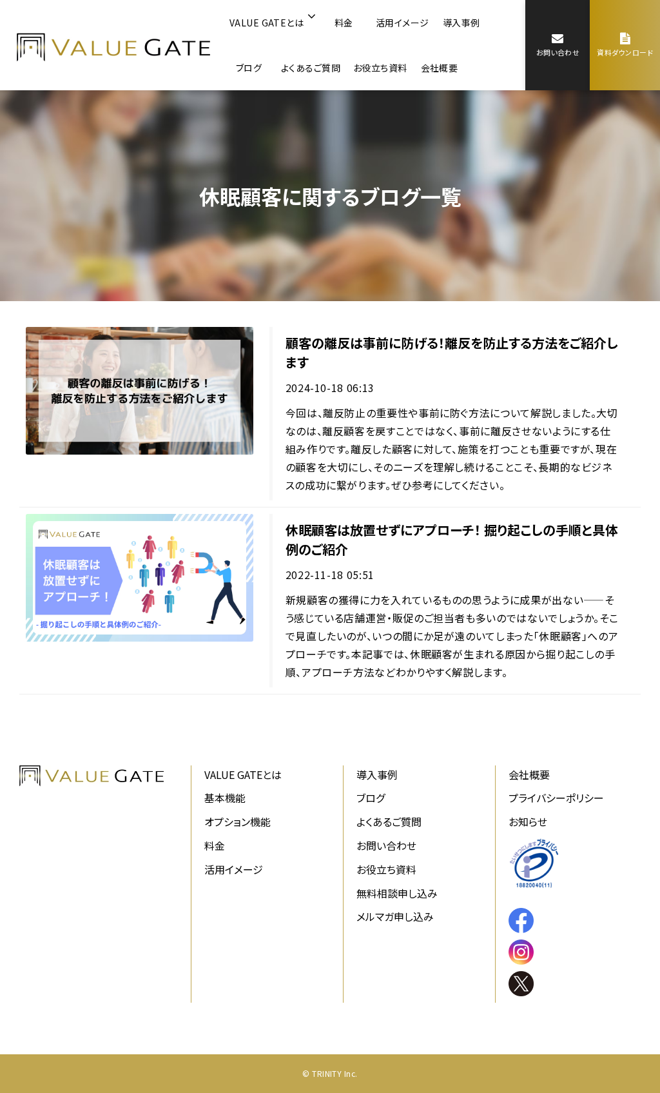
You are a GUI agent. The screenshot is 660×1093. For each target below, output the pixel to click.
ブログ (249, 67)
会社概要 (439, 67)
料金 (344, 22)
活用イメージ (402, 22)
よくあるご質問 (310, 67)
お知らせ (528, 821)
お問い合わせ (558, 52)
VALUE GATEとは (266, 22)
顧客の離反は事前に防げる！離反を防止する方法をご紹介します (452, 352)
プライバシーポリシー (556, 797)
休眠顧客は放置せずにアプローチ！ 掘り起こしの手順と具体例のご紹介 (452, 539)
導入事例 (461, 22)
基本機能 (225, 797)
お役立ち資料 (380, 67)
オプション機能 (237, 821)
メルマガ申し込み (395, 916)
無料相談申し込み (397, 893)
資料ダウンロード (625, 52)
